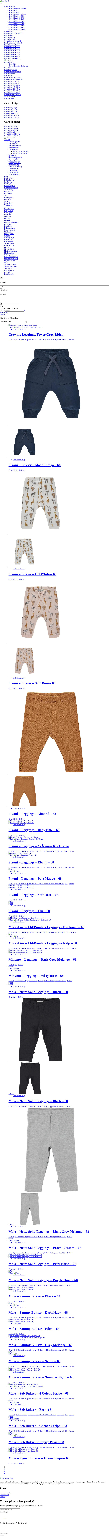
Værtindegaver (14, 172)
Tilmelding (4, 1512)
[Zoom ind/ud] (1, 1533)
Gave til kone (13, 10)
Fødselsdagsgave (14, 142)
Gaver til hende (9, 6)
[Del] (5, 1533)
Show (4, 312)
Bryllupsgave (13, 143)
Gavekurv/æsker (9, 270)
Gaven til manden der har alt (18, 66)
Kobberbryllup (13, 159)
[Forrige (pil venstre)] (1, 1535)
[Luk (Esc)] (7, 1533)
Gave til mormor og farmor (18, 14)
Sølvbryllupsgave (14, 161)
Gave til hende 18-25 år (16, 16)
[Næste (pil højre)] (3, 1535)
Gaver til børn (9, 98)
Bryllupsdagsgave (15, 145)
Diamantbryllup (14, 165)
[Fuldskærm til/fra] (3, 1533)
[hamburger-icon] (1, 3)
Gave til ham (8, 62)
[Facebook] (5, 1515)
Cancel (2, 314)
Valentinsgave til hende (20, 151)
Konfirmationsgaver (15, 157)
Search (2, 310)
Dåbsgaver (12, 155)
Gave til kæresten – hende (17, 8)
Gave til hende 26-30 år (16, 18)
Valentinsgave (13, 149)
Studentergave (13, 168)
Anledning (7, 140)
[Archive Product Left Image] (23, 325)
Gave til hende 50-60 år (16, 24)
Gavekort (7, 272)
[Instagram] (5, 1517)
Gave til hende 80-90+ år (17, 29)
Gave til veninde (14, 12)
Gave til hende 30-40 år (16, 20)
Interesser (7, 220)
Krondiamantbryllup (15, 166)
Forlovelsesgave (14, 147)
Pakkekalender (9, 274)
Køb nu (71, 340)
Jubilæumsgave (14, 174)
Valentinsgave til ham (20, 153)
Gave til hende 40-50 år (16, 22)
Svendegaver (13, 170)
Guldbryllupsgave (15, 163)
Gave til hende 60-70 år (16, 26)
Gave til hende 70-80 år (16, 27)
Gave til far (12, 64)
